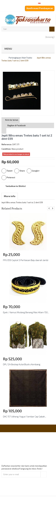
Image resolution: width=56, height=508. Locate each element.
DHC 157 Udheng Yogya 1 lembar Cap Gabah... (24, 416)
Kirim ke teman (11, 120)
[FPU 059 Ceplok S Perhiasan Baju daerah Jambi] (28, 231)
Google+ (36, 171)
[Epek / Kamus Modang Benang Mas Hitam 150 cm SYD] (28, 283)
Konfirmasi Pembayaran (40, 8)
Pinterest (10, 177)
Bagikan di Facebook (16, 125)
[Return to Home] (2, 58)
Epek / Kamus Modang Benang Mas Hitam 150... (26, 312)
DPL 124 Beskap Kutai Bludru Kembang (21, 364)
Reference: (6, 144)
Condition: (6, 149)
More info (9, 196)
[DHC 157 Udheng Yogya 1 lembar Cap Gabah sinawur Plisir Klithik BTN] (28, 388)
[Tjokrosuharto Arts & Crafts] (28, 19)
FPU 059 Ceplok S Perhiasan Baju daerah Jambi (25, 260)
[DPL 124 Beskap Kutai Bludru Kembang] (28, 336)
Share (22, 171)
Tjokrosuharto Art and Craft (36, 502)
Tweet (9, 171)
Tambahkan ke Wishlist (15, 186)
